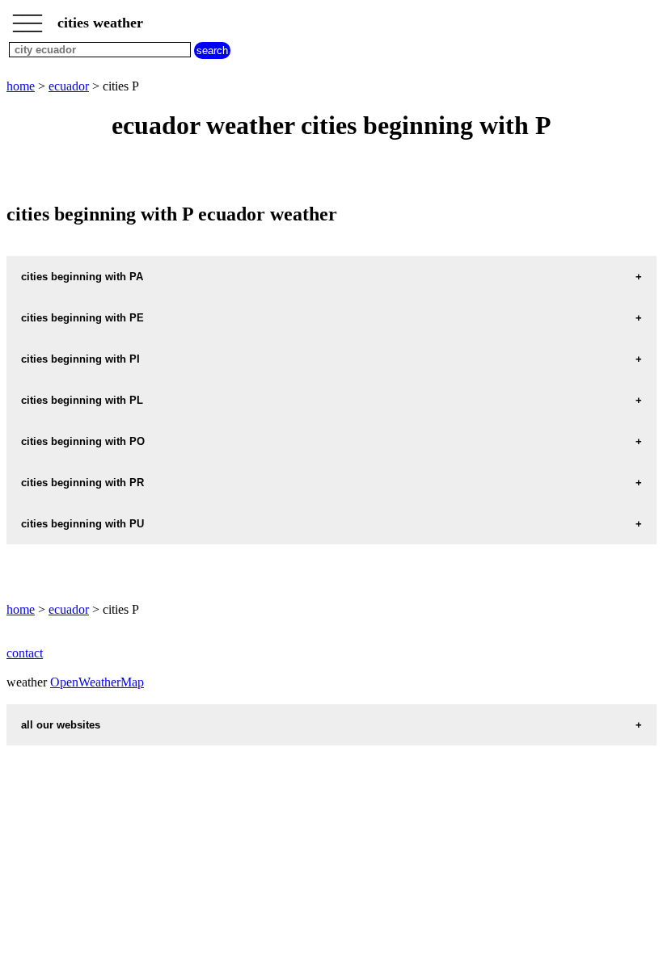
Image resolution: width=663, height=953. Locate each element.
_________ (27, 17)
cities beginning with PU (82, 524)
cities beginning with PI (80, 359)
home (20, 86)
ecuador (69, 86)
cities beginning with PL (82, 400)
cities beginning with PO (83, 441)
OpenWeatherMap (97, 682)
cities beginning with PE (82, 318)
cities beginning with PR (82, 482)
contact (24, 653)
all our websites (60, 725)
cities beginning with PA (82, 277)
